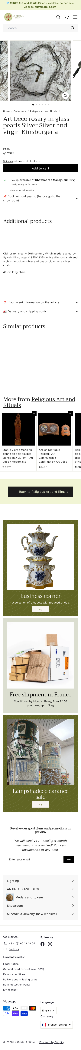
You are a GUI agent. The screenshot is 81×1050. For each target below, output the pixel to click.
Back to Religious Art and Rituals (43, 491)
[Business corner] (40, 557)
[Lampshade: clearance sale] (40, 752)
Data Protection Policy (17, 984)
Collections (20, 111)
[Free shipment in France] (40, 655)
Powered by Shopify (51, 1042)
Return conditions (14, 974)
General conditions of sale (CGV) (23, 969)
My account (10, 989)
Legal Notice (11, 963)
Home (6, 111)
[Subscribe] (68, 859)
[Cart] (66, 17)
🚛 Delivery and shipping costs (25, 311)
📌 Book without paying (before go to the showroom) (32, 198)
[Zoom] (65, 95)
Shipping (8, 161)
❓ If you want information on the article (31, 302)
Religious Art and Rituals (43, 111)
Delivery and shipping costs (20, 979)
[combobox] (40, 28)
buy (40, 609)
